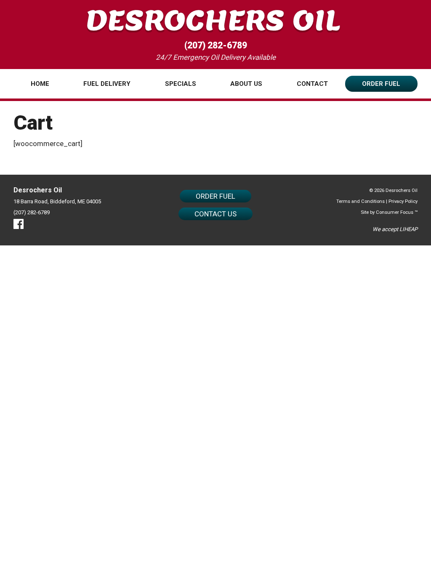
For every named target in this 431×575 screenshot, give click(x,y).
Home (40, 84)
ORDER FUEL (215, 196)
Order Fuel (381, 84)
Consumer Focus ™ (397, 212)
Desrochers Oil (402, 190)
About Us (246, 84)
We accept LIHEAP (395, 229)
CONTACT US (215, 214)
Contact (312, 84)
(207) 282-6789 (215, 45)
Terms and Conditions (360, 201)
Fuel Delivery (106, 84)
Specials (180, 84)
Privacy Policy (403, 201)
